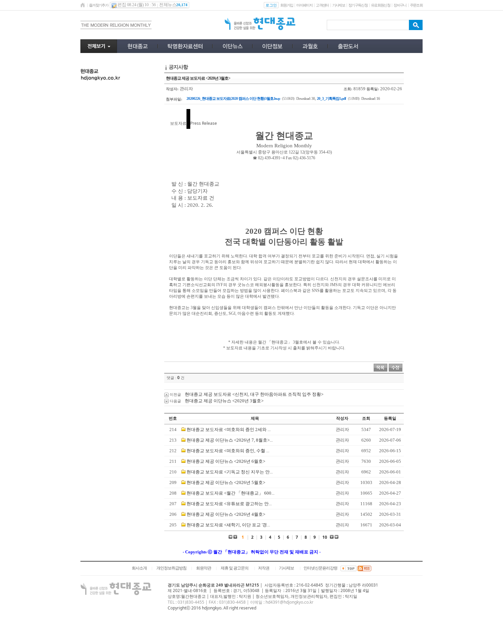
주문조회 (416, 5)
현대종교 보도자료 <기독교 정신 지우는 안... (229, 471)
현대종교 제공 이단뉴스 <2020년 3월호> (224, 400)
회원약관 (203, 568)
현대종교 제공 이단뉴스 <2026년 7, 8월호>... (229, 440)
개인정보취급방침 (171, 568)
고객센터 (322, 5)
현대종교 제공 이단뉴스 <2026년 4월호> (225, 514)
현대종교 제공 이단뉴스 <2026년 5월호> (225, 482)
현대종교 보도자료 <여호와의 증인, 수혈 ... (227, 450)
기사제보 (338, 5)
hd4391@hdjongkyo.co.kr (289, 602)
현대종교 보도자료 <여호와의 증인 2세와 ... (228, 429)
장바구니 (400, 5)
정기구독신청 (357, 5)
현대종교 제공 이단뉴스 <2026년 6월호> (225, 461)
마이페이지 (304, 5)
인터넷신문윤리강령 (320, 568)
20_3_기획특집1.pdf (331, 98)
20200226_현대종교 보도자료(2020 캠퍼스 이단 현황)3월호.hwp (233, 98)
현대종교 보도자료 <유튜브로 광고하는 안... (229, 503)
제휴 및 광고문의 (234, 568)
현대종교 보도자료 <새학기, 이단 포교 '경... (228, 524)
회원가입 (286, 5)
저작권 (263, 568)
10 (324, 537)
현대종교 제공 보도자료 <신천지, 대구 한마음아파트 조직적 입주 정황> (254, 394)
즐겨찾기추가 (98, 5)
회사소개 (139, 568)
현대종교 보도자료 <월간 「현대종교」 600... (230, 493)
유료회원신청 (380, 5)
